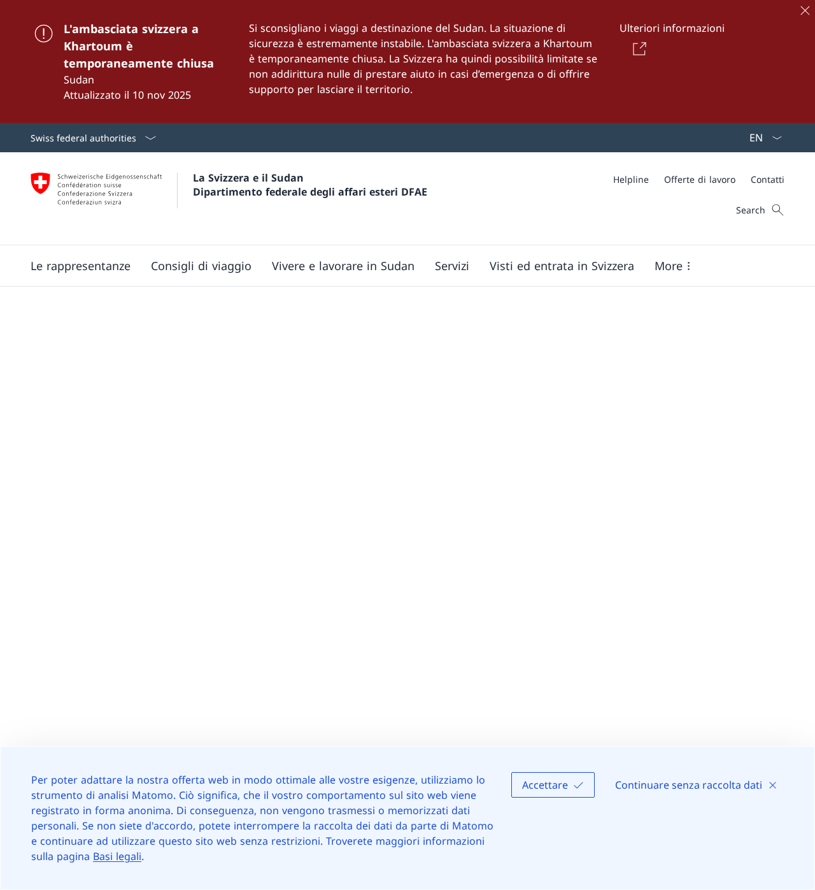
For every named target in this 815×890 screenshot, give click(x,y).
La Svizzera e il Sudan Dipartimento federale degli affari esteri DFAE (310, 185)
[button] (80, 265)
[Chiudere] (805, 10)
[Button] (637, 48)
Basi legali (117, 856)
